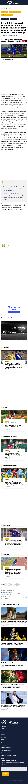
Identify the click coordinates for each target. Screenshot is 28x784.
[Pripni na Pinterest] (17, 584)
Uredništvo (4, 726)
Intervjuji (3, 737)
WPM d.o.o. (8, 780)
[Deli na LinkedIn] (19, 584)
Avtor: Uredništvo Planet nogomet (10, 318)
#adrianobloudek (15, 12)
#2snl (4, 12)
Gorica (13, 19)
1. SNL (3, 739)
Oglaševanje (4, 728)
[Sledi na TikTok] (3, 758)
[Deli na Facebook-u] (9, 584)
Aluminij (5, 19)
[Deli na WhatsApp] (6, 584)
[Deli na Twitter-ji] (11, 584)
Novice (11, 8)
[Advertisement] (14, 77)
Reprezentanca (5, 745)
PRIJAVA (5, 774)
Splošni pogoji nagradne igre (8, 755)
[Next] (26, 362)
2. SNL (3, 742)
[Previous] (1, 362)
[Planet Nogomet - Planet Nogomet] (14, 2)
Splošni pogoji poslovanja (8, 752)
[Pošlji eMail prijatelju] (14, 584)
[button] (2, 2)
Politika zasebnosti (6, 750)
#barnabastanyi (7, 15)
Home (3, 8)
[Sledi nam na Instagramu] (2, 758)
